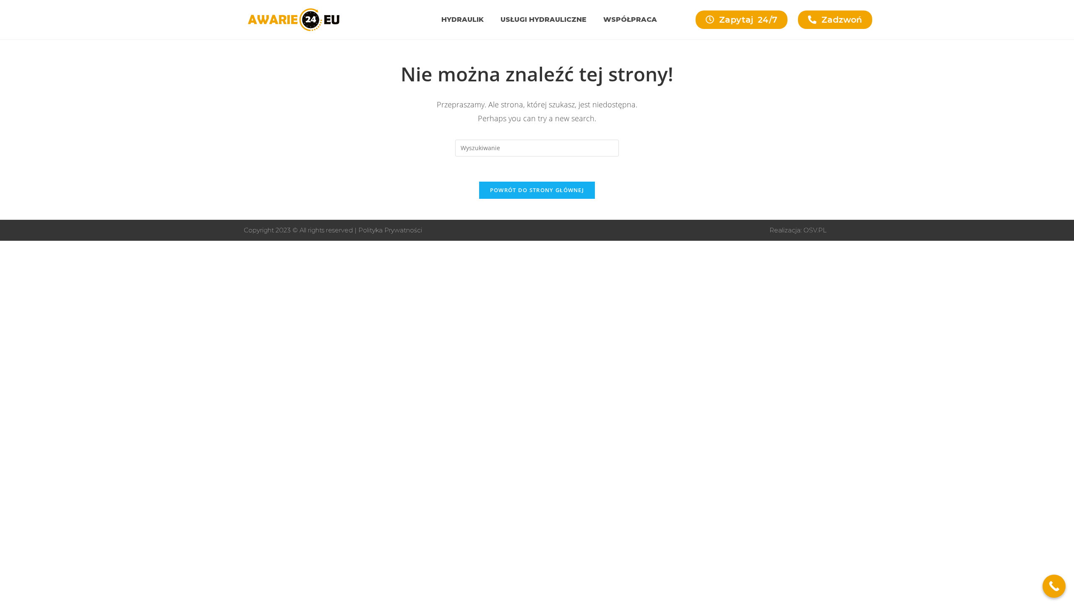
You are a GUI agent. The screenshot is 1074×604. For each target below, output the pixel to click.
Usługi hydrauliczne (544, 19)
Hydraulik (462, 19)
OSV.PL (814, 230)
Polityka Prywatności (390, 230)
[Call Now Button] (1054, 586)
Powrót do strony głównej (537, 190)
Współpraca (630, 19)
